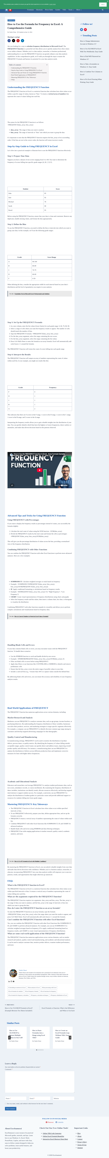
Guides (57, 10)
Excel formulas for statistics (15, 991)
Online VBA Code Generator (52, 1133)
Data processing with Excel (49, 987)
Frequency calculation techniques (39, 995)
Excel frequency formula (31, 991)
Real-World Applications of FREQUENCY (23, 75)
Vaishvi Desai (12, 32)
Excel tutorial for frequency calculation (18, 995)
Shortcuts (39, 10)
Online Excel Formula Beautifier (53, 1136)
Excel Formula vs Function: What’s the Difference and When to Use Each (58, 1007)
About (79, 1136)
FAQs (13, 79)
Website (56, 1098)
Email (32, 1098)
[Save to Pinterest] (18, 40)
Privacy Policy (82, 1142)
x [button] (107, 1)
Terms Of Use (81, 1145)
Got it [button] (102, 4)
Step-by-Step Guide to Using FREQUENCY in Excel (26, 70)
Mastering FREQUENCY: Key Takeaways (23, 77)
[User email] (13, 981)
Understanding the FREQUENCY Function (23, 68)
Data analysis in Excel (34, 987)
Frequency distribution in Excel (59, 995)
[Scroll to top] (4, 1156)
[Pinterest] (10, 9)
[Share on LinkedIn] (22, 40)
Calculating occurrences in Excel (17, 987)
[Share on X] (13, 40)
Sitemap (80, 1148)
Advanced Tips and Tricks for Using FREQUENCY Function (29, 72)
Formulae (30, 10)
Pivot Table (49, 10)
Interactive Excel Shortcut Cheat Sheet (55, 1139)
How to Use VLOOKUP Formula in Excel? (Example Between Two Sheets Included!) (19, 1007)
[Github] (11, 981)
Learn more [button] (52, 4)
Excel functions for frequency (48, 991)
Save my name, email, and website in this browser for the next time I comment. (30, 1103)
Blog (79, 1133)
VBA (64, 10)
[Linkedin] (6, 9)
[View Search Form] (102, 9)
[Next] (70, 1038)
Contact (79, 1139)
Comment (9, 1069)
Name (8, 1098)
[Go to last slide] (9, 1038)
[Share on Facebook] (9, 40)
